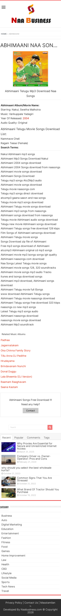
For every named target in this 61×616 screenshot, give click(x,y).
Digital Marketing (11, 524)
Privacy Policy (14, 602)
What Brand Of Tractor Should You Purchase (38, 490)
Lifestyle (6, 573)
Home (4, 34)
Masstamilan (47, 602)
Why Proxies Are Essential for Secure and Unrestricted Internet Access (37, 446)
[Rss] (30, 606)
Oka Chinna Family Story (15, 350)
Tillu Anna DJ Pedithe (13, 355)
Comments (33, 437)
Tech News (8, 586)
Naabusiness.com (31, 609)
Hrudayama (7, 360)
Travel (5, 590)
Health (5, 564)
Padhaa (5, 340)
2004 (26, 118)
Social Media (8, 577)
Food (4, 546)
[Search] (50, 427)
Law (3, 559)
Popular (18, 437)
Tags (47, 437)
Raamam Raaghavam (13, 381)
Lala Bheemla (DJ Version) (16, 376)
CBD (4, 568)
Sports (5, 582)
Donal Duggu (8, 371)
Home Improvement (13, 555)
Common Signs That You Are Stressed (34, 479)
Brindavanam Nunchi (13, 366)
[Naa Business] (31, 13)
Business (6, 515)
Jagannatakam (10, 345)
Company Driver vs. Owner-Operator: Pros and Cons (34, 457)
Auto (4, 520)
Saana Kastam (9, 387)
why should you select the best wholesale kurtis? (26, 469)
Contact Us (31, 602)
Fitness (5, 542)
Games (5, 551)
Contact (30, 410)
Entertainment (10, 533)
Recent (6, 437)
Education (7, 528)
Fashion (6, 537)
